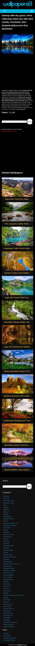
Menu (4, 11)
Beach (7, 512)
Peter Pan (7, 584)
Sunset (7, 602)
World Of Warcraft (9, 627)
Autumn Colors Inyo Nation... (17, 273)
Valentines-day (9, 615)
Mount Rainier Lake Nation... (17, 470)
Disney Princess (9, 534)
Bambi (7, 507)
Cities (6, 530)
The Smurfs (8, 606)
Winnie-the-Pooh (9, 624)
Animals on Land (9, 503)
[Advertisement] (17, 72)
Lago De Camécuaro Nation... (17, 347)
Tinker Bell (8, 611)
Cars (6, 521)
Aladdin (7, 496)
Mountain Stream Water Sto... (17, 322)
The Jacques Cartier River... (17, 224)
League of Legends (10, 570)
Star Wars (7, 600)
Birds (6, 514)
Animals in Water (9, 500)
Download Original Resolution (9, 131)
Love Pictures (8, 577)
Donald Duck (8, 537)
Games (7, 548)
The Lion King (8, 604)
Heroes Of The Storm (10, 557)
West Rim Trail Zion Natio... (17, 199)
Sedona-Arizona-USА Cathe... (17, 396)
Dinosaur (7, 532)
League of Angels (9, 568)
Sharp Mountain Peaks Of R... (17, 371)
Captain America (9, 519)
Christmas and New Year (11, 523)
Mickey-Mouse (9, 579)
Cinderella (7, 528)
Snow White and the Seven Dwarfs (14, 595)
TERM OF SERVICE (10, 638)
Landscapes (8, 566)
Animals (7, 498)
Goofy (6, 552)
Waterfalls (7, 618)
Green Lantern (9, 555)
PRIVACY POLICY (10, 640)
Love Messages (9, 575)
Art (6, 505)
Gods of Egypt (9, 550)
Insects (7, 559)
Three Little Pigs (9, 609)
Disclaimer (8, 636)
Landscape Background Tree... (17, 420)
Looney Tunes (8, 573)
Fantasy (7, 541)
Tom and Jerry (9, 613)
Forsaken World (9, 546)
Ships (6, 593)
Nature (7, 582)
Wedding (7, 620)
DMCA (7, 633)
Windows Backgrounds (11, 622)
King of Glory (8, 561)
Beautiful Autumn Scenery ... (18, 445)
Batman (7, 509)
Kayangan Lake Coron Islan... (17, 248)
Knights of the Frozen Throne (12, 564)
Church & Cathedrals (10, 525)
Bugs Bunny (8, 516)
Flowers (7, 543)
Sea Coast (8, 591)
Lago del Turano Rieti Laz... (17, 297)
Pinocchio (7, 586)
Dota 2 (7, 539)
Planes (7, 588)
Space (7, 597)
